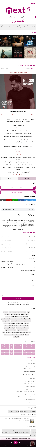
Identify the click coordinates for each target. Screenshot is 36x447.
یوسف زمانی (22, 432)
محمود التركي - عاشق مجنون (29, 371)
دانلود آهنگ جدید (22, 111)
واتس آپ (15, 200)
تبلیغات (10, 411)
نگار (31, 139)
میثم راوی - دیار (31, 378)
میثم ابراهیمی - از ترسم (30, 394)
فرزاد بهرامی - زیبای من (30, 361)
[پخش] (16, 442)
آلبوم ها (21, 411)
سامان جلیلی (15, 432)
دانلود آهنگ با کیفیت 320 (23, 188)
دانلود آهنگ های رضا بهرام (29, 232)
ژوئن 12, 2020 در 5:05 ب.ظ (7, 267)
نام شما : (32, 274)
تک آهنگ (33, 69)
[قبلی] (11, 442)
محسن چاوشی (27, 430)
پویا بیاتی (21, 430)
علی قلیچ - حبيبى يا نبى (30, 381)
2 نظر (9, 179)
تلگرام (32, 200)
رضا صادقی (33, 430)
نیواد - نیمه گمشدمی (30, 366)
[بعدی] (19, 442)
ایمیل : (32, 280)
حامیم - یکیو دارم (31, 363)
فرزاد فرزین (10, 432)
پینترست (9, 200)
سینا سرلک (33, 432)
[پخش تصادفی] (23, 442)
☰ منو (33, 3)
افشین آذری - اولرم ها (30, 386)
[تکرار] (8, 442)
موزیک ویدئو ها (15, 411)
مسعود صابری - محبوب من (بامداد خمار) (26, 397)
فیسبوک (21, 200)
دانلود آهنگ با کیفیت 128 (23, 192)
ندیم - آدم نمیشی (31, 402)
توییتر (27, 200)
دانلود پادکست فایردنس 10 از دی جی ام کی (25, 391)
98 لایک (27, 179)
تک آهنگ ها (20, 229)
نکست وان (18, 128)
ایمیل (3, 200)
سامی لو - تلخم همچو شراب (29, 369)
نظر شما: (32, 286)
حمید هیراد (4, 432)
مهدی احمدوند (6, 430)
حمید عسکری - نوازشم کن (29, 399)
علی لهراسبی (33, 435)
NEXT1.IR (18, 152)
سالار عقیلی (27, 432)
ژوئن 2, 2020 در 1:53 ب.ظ (7, 261)
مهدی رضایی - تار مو (30, 389)
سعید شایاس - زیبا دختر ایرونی (28, 384)
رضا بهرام (16, 111)
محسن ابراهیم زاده (14, 430)
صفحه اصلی (33, 411)
